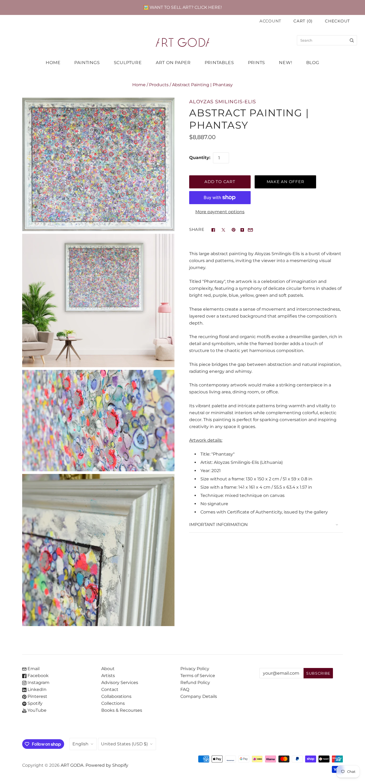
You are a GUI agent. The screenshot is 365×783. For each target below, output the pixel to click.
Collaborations (116, 696)
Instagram (37, 682)
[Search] (352, 40)
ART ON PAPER (173, 62)
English (80, 743)
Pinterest (36, 696)
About (108, 668)
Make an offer (285, 181)
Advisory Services (119, 682)
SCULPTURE (128, 62)
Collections (113, 703)
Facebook (37, 675)
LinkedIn (36, 689)
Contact (109, 689)
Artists (108, 675)
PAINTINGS (87, 62)
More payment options (219, 211)
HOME (53, 62)
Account (270, 21)
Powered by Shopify (107, 765)
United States (124, 743)
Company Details (198, 696)
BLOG (312, 62)
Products (159, 84)
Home (139, 84)
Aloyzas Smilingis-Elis (222, 101)
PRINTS (256, 62)
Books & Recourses (121, 710)
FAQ (184, 689)
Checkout (337, 21)
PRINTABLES (219, 62)
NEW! (285, 62)
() (303, 21)
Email (33, 668)
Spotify (34, 703)
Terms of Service (197, 675)
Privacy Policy (194, 668)
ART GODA (72, 765)
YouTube (36, 710)
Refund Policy (195, 682)
